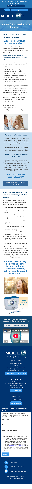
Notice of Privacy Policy (16, 478)
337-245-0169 (16, 390)
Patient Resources (16, 363)
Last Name (5, 425)
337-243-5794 (16, 403)
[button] (7, 10)
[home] (11, 16)
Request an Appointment (16, 374)
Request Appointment (19, 10)
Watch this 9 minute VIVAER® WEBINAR (15, 183)
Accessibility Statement (16, 370)
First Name (5, 419)
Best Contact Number (9, 430)
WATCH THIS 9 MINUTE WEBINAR (16, 325)
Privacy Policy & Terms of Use (16, 368)
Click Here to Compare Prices (16, 6)
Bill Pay (16, 366)
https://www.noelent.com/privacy (17, 445)
